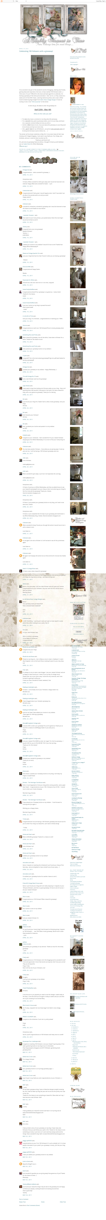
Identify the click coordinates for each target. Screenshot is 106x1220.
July (73, 1034)
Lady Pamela (26, 385)
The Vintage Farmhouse (77, 733)
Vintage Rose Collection (77, 724)
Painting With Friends (76, 840)
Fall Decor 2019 (75, 675)
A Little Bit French (75, 650)
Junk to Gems (26, 1161)
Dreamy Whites (75, 685)
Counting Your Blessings (77, 798)
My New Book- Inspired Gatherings (79, 665)
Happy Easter (75, 1044)
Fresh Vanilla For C (76, 813)
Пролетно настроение (76, 707)
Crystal (25, 355)
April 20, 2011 (28, 362)
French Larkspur (75, 721)
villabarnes (74, 659)
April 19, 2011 (28, 175)
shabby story (74, 766)
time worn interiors (76, 771)
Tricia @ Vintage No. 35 (29, 376)
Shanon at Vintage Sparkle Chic (31, 253)
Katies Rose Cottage (76, 849)
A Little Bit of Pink (28, 316)
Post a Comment (23, 1199)
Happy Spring (74, 730)
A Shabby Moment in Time (78, 104)
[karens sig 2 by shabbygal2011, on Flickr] (23, 146)
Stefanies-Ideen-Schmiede (77, 711)
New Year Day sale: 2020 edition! (78, 670)
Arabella (25, 435)
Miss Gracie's (74, 843)
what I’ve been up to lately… (77, 647)
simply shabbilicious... (76, 768)
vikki (24, 458)
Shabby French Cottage (77, 823)
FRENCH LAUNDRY (28, 1016)
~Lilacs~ (73, 693)
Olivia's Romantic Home (77, 674)
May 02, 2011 (27, 1062)
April (74, 1040)
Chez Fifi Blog (74, 851)
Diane (24, 771)
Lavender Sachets (75, 776)
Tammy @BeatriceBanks (29, 1184)
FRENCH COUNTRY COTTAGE (78, 664)
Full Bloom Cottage (76, 757)
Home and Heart (27, 834)
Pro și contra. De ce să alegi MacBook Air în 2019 (77, 681)
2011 (72, 1025)
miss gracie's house (76, 827)
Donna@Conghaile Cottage (30, 723)
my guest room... (75, 780)
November (75, 1027)
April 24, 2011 (28, 839)
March (74, 1057)
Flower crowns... (75, 794)
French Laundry (75, 714)
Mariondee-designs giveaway (55, 150)
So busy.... (74, 1055)
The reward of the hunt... (79, 1011)
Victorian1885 (27, 266)
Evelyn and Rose (75, 775)
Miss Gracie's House (28, 1005)
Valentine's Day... (75, 749)
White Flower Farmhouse (75, 865)
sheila (24, 584)
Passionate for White (28, 280)
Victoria (25, 325)
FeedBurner (81, 634)
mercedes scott (27, 862)
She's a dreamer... (75, 785)
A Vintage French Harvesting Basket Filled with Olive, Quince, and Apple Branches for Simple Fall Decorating (79, 688)
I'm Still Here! (74, 824)
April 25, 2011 (28, 892)
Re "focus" (74, 656)
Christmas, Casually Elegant (77, 831)
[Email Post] (57, 149)
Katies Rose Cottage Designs (76, 862)
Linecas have (26, 190)
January (74, 1061)
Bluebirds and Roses (28, 647)
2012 (72, 1023)
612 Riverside (74, 738)
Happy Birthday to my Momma (78, 715)
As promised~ (75, 1053)
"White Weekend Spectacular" (78, 1051)
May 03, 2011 (27, 1147)
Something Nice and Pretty (30, 335)
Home (42, 1202)
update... (73, 844)
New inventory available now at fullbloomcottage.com (78, 759)
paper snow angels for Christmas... (76, 790)
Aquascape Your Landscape (30, 1041)
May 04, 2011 (27, 1195)
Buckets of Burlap (75, 729)
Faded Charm (74, 692)
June (74, 1036)
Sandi (24, 1171)
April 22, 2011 (28, 614)
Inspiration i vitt (75, 718)
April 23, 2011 (28, 643)
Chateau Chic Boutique (76, 839)
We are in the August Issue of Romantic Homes (78, 809)
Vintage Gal (26, 170)
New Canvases (75, 799)
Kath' (24, 1085)
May (74, 1038)
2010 (72, 1063)
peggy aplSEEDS (27, 1140)
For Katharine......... (75, 814)
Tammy (25, 226)
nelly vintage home (76, 706)
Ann (24, 630)
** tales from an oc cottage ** (78, 762)
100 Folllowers (29, 150)
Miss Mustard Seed (76, 645)
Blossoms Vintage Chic (76, 802)
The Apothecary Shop (76, 752)
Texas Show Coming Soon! (77, 772)
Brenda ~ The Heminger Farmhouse (33, 782)
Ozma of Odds (75, 788)
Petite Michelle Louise (76, 748)
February (75, 1059)
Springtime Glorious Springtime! (78, 703)
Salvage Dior (74, 784)
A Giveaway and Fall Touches (80, 1004)
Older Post (63, 1202)
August (74, 1032)
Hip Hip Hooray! (75, 1050)
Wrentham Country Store (77, 807)
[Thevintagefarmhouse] (78, 931)
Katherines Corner (28, 1056)
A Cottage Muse (75, 779)
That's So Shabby (74, 864)
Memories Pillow (24, 152)
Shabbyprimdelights (28, 687)
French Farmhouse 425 (77, 793)
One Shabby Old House (76, 702)
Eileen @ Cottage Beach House (31, 883)
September (75, 1030)
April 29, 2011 (28, 1037)
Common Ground (75, 655)
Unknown (25, 204)
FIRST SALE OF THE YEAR (76, 661)
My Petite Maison (75, 847)
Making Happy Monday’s (77, 725)
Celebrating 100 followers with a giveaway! (36, 51)
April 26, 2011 (28, 901)
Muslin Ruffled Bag (36, 152)
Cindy (24, 957)
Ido (24, 399)
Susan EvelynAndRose (29, 289)
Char (24, 670)
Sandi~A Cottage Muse (29, 568)
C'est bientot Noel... (76, 754)
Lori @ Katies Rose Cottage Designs (32, 599)
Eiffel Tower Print (40, 150)
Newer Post (22, 1202)
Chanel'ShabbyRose (28, 988)
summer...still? (75, 763)
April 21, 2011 (28, 533)
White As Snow (75, 836)
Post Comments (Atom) (33, 1205)
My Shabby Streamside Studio (78, 830)
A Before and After (75, 745)
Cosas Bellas (74, 834)
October (74, 1028)
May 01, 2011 (27, 1052)
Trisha (24, 819)
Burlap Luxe (74, 697)
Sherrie (25, 896)
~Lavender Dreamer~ (28, 215)
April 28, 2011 (28, 1027)
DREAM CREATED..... (76, 819)
